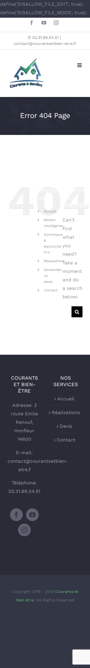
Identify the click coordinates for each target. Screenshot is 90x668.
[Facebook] (16, 514)
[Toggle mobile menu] (79, 65)
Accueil (50, 211)
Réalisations (54, 261)
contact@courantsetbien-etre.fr (45, 43)
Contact (51, 290)
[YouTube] (32, 514)
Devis (66, 426)
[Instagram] (24, 530)
